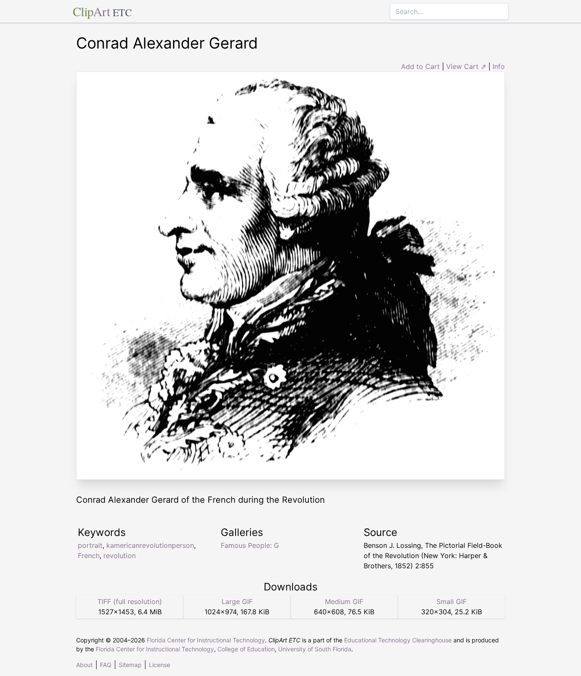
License (159, 664)
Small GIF (451, 601)
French (89, 555)
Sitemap (130, 664)
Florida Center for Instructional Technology (206, 640)
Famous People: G (250, 545)
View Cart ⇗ (466, 66)
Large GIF (237, 601)
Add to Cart (420, 66)
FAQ (105, 664)
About (84, 664)
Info (499, 66)
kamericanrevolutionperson (150, 545)
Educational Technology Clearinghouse (398, 640)
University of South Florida (314, 649)
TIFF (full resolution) (129, 601)
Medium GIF (344, 601)
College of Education (246, 649)
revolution (119, 555)
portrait (90, 545)
